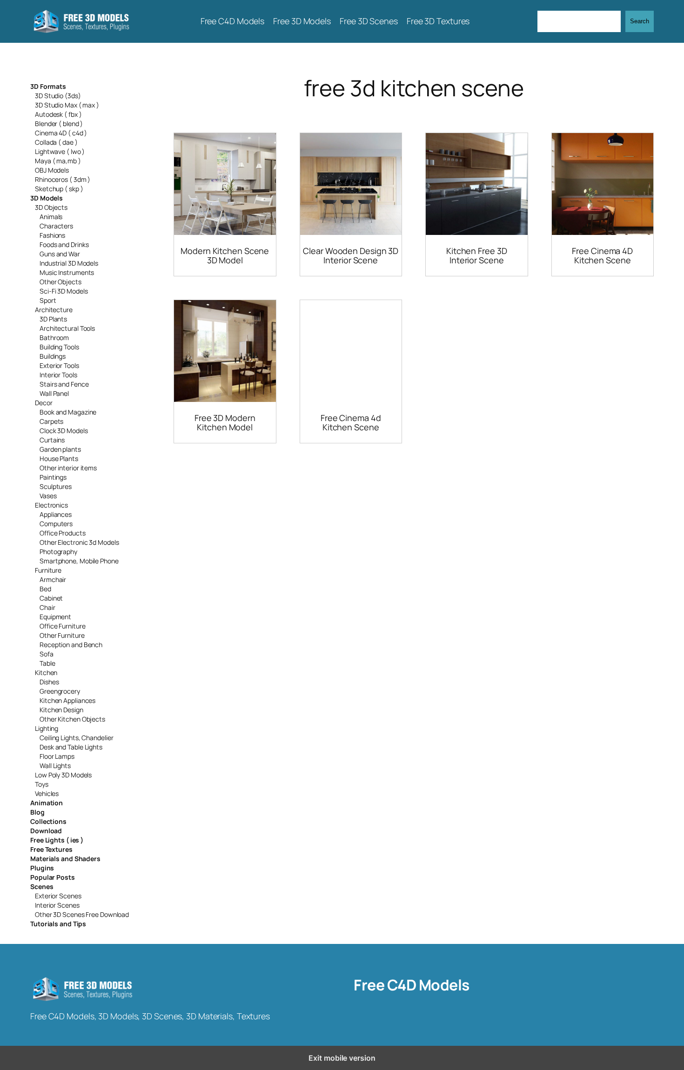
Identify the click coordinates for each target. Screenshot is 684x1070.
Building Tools (59, 346)
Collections (48, 821)
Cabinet (51, 598)
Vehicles (47, 793)
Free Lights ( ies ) (56, 840)
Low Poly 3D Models (63, 774)
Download (46, 830)
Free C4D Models (411, 985)
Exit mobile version (341, 1058)
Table (47, 663)
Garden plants (60, 449)
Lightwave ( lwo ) (60, 151)
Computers (56, 523)
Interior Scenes (57, 905)
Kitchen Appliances (67, 700)
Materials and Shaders (65, 858)
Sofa (47, 653)
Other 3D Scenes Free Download (82, 914)
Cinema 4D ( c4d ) (61, 132)
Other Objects (60, 281)
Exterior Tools (59, 365)
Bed (45, 588)
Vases (48, 495)
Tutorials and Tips (58, 923)
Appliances (56, 514)
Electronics (51, 505)
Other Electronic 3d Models (79, 542)
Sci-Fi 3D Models (63, 291)
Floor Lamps (57, 756)
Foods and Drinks (64, 244)
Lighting (46, 728)
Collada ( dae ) (56, 142)
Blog (37, 812)
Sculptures (56, 486)
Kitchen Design (61, 709)
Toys (41, 784)
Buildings (53, 356)
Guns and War (60, 253)
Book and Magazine (68, 412)
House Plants (59, 458)
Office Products (63, 532)
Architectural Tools (67, 328)
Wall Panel (54, 393)
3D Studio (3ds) (58, 95)
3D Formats (48, 86)
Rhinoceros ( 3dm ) (62, 179)
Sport (48, 300)
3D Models (46, 198)
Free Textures (51, 849)
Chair (47, 607)
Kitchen (46, 672)
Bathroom (54, 337)
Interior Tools (58, 374)
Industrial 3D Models (69, 263)
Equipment (55, 616)
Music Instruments (67, 272)
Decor (44, 402)
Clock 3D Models (64, 430)
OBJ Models (52, 170)
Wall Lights (55, 765)
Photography (58, 551)
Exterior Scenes (58, 895)
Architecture (54, 309)
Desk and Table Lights (71, 746)
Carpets (51, 421)
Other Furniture (62, 635)
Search (639, 21)
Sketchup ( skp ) (59, 188)
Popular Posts (52, 877)
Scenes (41, 886)
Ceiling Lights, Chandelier (76, 737)
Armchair (53, 579)
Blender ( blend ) (59, 123)
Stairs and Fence (64, 384)
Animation (46, 802)
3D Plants (53, 318)
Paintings (53, 477)
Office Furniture (62, 626)
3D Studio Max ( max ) (67, 104)
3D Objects (51, 207)
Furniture (48, 570)
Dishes (49, 681)
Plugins (42, 867)
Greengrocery (60, 691)
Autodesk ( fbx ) (58, 114)
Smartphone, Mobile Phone (79, 560)
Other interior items (68, 467)
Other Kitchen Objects (72, 719)
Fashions (52, 235)
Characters (56, 225)
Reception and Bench (71, 644)
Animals (51, 216)
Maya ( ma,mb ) (58, 160)
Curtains (52, 439)
